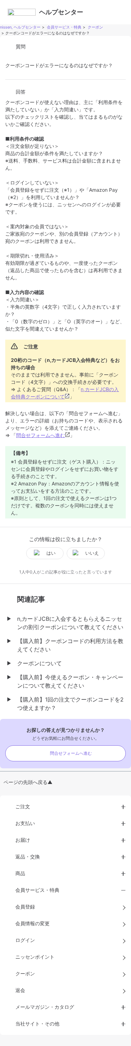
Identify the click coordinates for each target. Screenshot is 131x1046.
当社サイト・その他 (37, 1024)
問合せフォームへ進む (40, 435)
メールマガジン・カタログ (44, 1007)
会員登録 (25, 907)
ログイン (25, 940)
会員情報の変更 (32, 923)
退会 (20, 990)
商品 (20, 873)
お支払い (25, 823)
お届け (22, 840)
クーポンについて (39, 663)
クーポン (95, 27)
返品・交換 (27, 856)
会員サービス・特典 (64, 27)
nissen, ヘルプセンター (20, 27)
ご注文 (22, 806)
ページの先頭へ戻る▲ (27, 782)
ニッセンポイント (34, 957)
